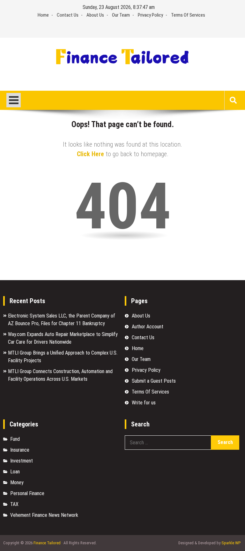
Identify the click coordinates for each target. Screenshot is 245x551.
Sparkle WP (231, 542)
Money (17, 482)
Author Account (147, 327)
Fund (15, 439)
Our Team (121, 15)
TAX (14, 504)
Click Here (90, 154)
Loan (15, 472)
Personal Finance (27, 493)
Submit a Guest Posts (154, 381)
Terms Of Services (188, 15)
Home (43, 15)
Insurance (19, 450)
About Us (95, 15)
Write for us (144, 403)
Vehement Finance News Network (44, 515)
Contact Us (67, 15)
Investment (21, 461)
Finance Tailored (47, 542)
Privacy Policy (150, 15)
